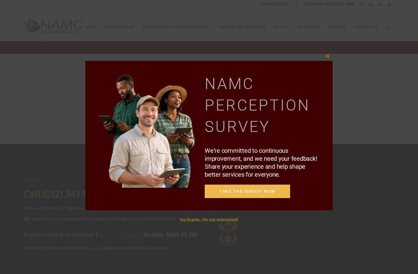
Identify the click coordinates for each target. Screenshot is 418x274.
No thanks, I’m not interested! (209, 220)
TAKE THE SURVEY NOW (247, 191)
